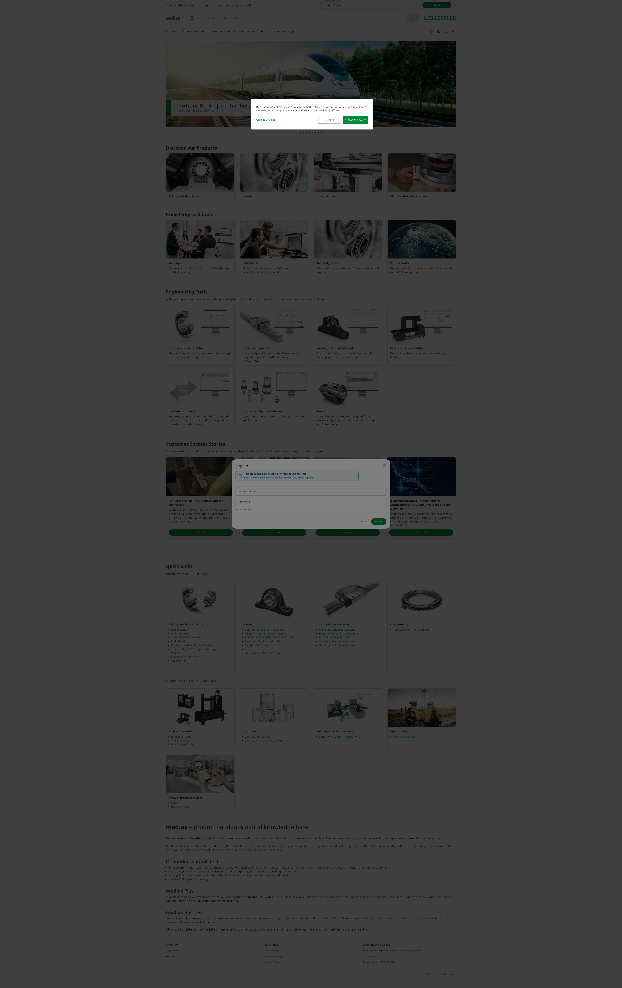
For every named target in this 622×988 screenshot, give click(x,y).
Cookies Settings (266, 119)
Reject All (329, 119)
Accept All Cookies (355, 119)
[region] (312, 114)
